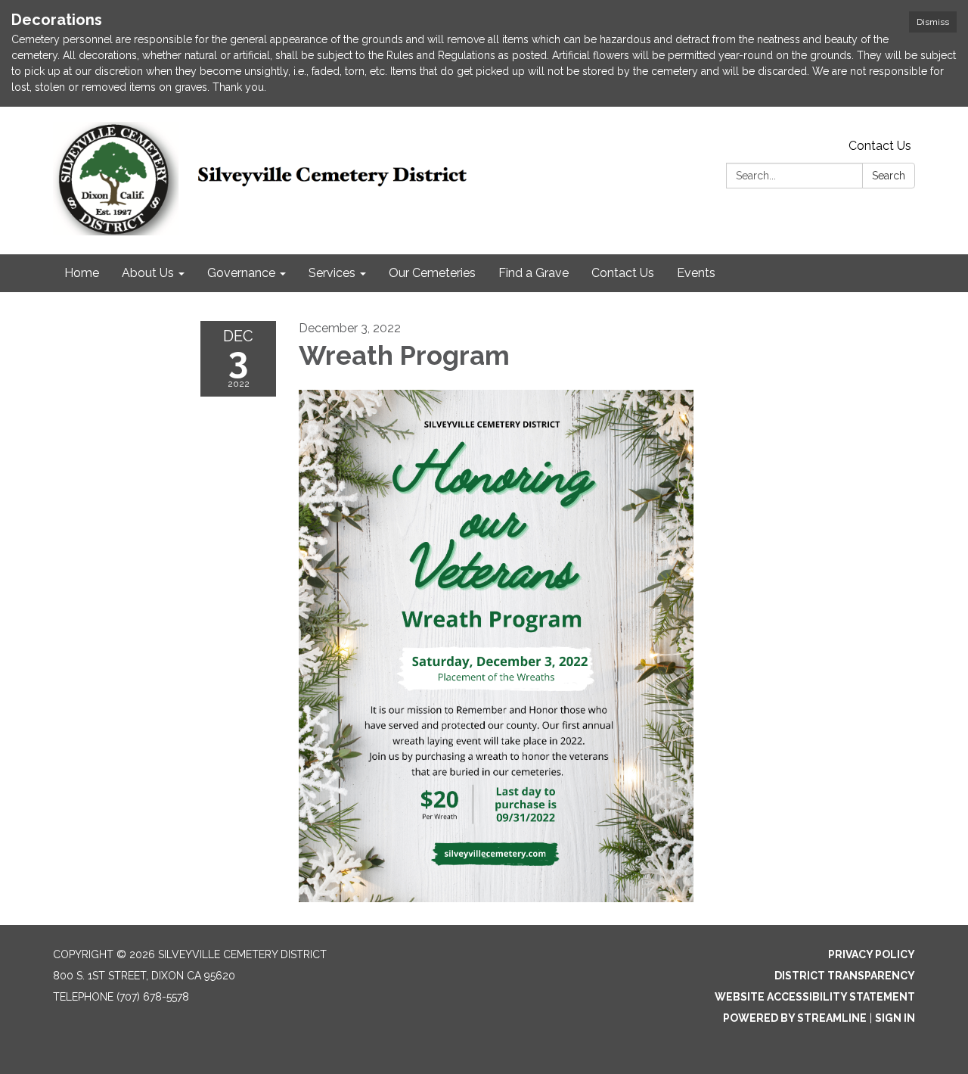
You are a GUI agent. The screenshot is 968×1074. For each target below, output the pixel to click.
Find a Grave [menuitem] (533, 273)
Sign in (895, 1018)
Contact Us (880, 146)
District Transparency (844, 976)
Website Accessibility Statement (815, 997)
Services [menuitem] (332, 273)
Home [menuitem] (81, 273)
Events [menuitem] (696, 273)
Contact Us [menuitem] (622, 273)
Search (888, 176)
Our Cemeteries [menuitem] (432, 273)
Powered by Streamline (795, 1018)
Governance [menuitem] (241, 273)
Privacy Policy (871, 954)
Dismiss (933, 22)
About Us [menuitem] (148, 273)
